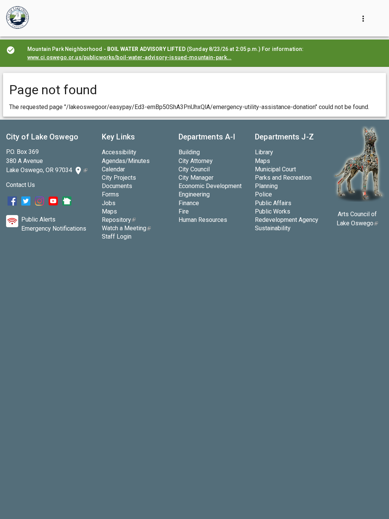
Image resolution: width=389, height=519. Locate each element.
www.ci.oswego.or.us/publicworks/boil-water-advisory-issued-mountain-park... (129, 57)
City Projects (119, 177)
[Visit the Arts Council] (358, 199)
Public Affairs (273, 203)
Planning (266, 186)
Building (189, 152)
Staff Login (116, 236)
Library (264, 152)
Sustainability (273, 228)
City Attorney (196, 161)
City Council (194, 169)
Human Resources (203, 219)
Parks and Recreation (283, 177)
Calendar (113, 169)
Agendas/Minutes (126, 161)
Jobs (108, 203)
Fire (184, 211)
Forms (110, 194)
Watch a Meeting (126, 228)
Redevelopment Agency (286, 219)
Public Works (272, 211)
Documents (117, 186)
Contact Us (20, 184)
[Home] (17, 18)
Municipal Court (275, 169)
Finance (189, 203)
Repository (119, 219)
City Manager (196, 177)
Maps (109, 211)
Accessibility (119, 152)
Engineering (194, 194)
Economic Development (210, 186)
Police (263, 194)
